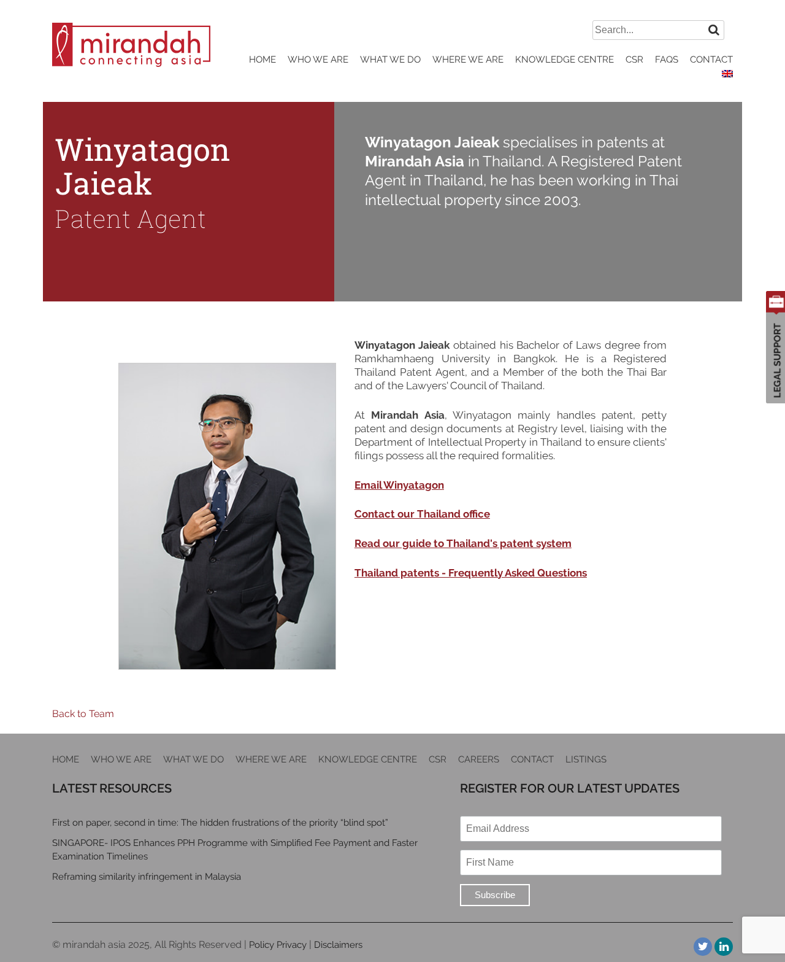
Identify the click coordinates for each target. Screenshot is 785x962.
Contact (711, 59)
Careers (478, 759)
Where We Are (468, 59)
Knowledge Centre (564, 59)
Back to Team (83, 714)
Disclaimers (338, 944)
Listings (586, 759)
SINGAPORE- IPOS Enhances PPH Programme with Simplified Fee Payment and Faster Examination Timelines (235, 850)
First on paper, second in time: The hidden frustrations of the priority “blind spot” (220, 822)
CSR (634, 59)
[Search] (713, 29)
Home (262, 59)
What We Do (390, 59)
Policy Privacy (278, 944)
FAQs (666, 59)
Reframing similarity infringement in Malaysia (146, 876)
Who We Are (318, 59)
